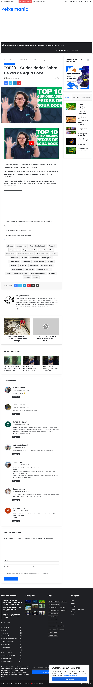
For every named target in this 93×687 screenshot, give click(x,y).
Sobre (27, 45)
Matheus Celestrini (20, 445)
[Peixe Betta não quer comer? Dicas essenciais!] (71, 150)
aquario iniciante (30, 250)
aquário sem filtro (46, 250)
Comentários (86, 97)
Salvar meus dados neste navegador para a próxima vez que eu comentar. (27, 573)
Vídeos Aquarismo (15, 60)
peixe (50, 632)
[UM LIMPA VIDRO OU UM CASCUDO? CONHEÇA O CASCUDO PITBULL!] (12, 360)
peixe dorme (17, 269)
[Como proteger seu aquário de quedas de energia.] (28, 601)
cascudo (15, 258)
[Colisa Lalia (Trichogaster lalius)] (28, 607)
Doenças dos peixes (8, 641)
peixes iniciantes (44, 269)
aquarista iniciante (53, 613)
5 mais (10, 246)
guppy (51, 261)
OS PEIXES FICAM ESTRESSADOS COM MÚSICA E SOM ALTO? (30, 368)
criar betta (35, 258)
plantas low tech (53, 635)
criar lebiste (14, 261)
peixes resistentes (38, 273)
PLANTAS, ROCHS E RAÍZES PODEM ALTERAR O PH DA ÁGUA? (50, 368)
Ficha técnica (6, 644)
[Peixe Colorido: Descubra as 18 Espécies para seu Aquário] (71, 141)
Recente (76, 97)
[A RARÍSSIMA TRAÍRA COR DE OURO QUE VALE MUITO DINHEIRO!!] (71, 119)
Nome (6, 560)
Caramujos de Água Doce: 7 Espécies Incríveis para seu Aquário (82, 132)
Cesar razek (17, 462)
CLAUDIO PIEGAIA (20, 422)
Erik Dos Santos (19, 388)
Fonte (6, 240)
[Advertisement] (46, 29)
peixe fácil (30, 269)
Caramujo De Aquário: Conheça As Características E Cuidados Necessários (83, 109)
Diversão (60, 626)
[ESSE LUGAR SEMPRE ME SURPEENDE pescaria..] (35, 606)
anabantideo (21, 246)
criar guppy (47, 258)
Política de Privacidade (77, 609)
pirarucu (53, 273)
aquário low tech (53, 616)
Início (4, 45)
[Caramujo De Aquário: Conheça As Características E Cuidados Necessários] (71, 106)
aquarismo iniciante (26, 254)
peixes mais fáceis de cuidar (18, 273)
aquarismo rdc (43, 254)
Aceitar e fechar (69, 679)
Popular (67, 97)
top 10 (27, 277)
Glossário (73, 612)
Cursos (21, 45)
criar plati (26, 261)
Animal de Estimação (38, 246)
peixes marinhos (51, 45)
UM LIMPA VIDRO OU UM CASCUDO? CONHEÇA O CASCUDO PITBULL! (53, 1)
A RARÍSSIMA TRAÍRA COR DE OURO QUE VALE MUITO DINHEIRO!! (83, 121)
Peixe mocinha (6, 650)
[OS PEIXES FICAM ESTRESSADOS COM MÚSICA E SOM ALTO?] (31, 360)
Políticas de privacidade (70, 675)
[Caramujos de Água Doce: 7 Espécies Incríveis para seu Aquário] (71, 130)
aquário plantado (53, 619)
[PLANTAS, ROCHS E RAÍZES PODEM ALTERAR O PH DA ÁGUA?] (51, 360)
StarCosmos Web (37, 683)
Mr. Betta (61, 629)
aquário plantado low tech (55, 623)
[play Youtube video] (31, 143)
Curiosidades (39, 261)
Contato (61, 45)
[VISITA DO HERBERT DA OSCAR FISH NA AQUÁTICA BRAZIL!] (42, 612)
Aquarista (63, 610)
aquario (52, 246)
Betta (54, 254)
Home (73, 600)
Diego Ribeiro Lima (12, 78)
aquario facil (15, 250)
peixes (55, 632)
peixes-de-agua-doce (37, 45)
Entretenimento (53, 629)
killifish (13, 265)
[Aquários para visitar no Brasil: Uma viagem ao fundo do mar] (35, 601)
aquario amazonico (54, 604)
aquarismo (11, 254)
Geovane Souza (19, 489)
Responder (16, 396)
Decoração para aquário (9, 638)
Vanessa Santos (19, 508)
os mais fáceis (47, 265)
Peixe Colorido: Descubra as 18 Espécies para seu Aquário (83, 142)
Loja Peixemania (12, 45)
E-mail (6, 567)
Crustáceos (5, 633)
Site (34, 567)
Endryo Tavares (19, 405)
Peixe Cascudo (6, 647)
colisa (25, 258)
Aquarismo (5, 627)
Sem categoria (6, 658)
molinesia (34, 265)
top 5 (36, 277)
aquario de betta (53, 607)
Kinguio (23, 265)
